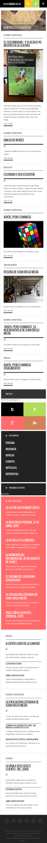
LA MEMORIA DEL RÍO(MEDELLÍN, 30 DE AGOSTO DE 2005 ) (23, 558)
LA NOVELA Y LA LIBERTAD (20, 540)
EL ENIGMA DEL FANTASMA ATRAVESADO (20, 578)
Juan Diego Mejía (12, 3)
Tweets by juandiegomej (10, 400)
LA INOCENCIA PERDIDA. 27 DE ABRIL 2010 (22, 524)
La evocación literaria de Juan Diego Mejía (22, 596)
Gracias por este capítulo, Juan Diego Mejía (22, 739)
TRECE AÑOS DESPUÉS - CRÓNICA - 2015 (19, 614)
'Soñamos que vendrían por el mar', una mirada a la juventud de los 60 (21, 726)
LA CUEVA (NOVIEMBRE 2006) (23, 507)
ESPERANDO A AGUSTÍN (14, 789)
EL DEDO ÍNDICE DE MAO (14, 663)
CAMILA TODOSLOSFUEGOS (15, 675)
